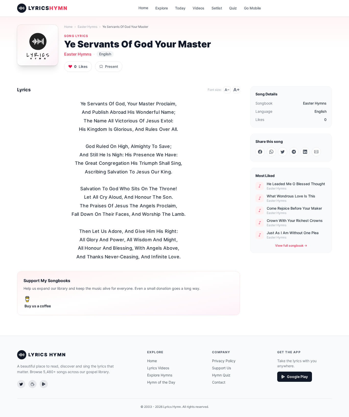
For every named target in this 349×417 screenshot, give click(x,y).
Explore (161, 8)
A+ (236, 89)
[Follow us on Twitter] (21, 384)
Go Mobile (252, 8)
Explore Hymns (159, 375)
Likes (81, 66)
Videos (198, 8)
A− (227, 89)
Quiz (233, 8)
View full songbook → (291, 245)
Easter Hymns (87, 27)
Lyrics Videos (158, 368)
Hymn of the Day (161, 382)
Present (111, 66)
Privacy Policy (224, 361)
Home (143, 8)
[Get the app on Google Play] (44, 384)
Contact (218, 382)
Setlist (217, 8)
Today (180, 8)
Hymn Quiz (221, 375)
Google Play (297, 376)
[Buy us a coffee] (32, 384)
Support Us (221, 368)
